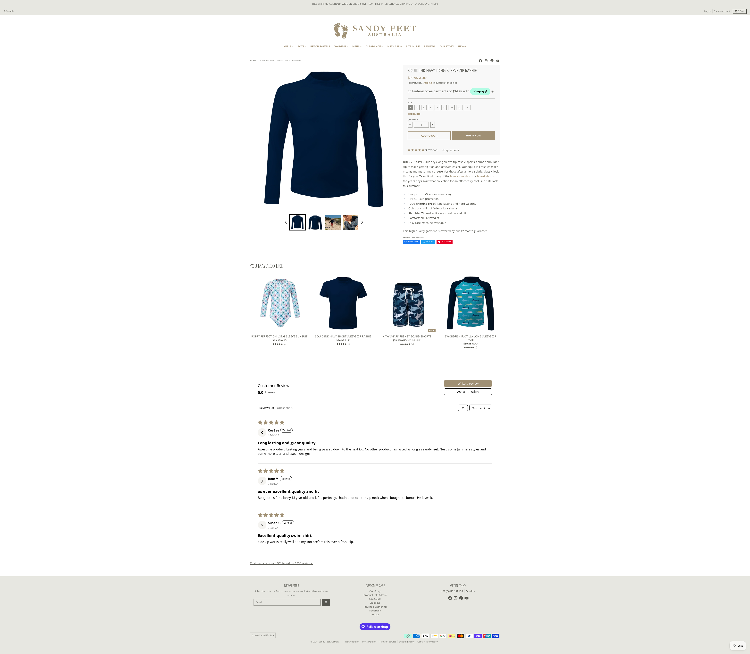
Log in (707, 11)
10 (451, 107)
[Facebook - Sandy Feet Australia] (480, 60)
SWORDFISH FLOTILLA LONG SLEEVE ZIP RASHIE (470, 338)
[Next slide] (362, 222)
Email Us (470, 591)
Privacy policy (369, 641)
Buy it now (473, 135)
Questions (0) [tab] (285, 408)
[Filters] (463, 408)
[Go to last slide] (286, 222)
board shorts (485, 176)
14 (467, 107)
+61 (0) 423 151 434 (452, 591)
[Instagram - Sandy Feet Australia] (486, 60)
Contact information (427, 641)
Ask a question (468, 392)
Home (253, 60)
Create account (722, 11)
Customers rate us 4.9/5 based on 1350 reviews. (281, 563)
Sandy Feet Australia (329, 641)
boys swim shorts (461, 176)
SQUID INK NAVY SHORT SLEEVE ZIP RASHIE (343, 336)
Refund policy (352, 641)
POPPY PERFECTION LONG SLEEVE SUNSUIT (279, 336)
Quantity (413, 119)
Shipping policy (406, 641)
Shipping (427, 82)
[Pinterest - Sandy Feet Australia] (492, 60)
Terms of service (387, 641)
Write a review (468, 383)
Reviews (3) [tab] (266, 408)
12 (459, 107)
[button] (416, 150)
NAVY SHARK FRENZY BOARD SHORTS (406, 336)
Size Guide (414, 114)
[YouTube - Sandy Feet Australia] (498, 60)
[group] (297, 222)
